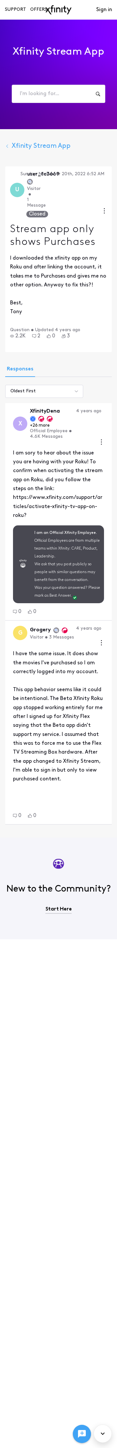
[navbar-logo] (59, 10)
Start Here (59, 909)
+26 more (40, 425)
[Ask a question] (82, 1434)
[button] (18, 336)
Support (15, 9)
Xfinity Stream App (41, 146)
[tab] (20, 370)
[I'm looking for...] (98, 94)
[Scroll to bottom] (103, 1433)
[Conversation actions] (104, 211)
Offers (38, 9)
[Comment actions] (101, 442)
